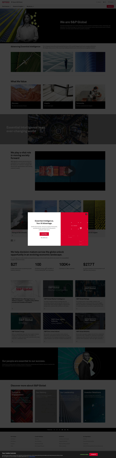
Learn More (44, 234)
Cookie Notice (32, 456)
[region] (58, 454)
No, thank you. (44, 237)
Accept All (93, 454)
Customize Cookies (84, 454)
